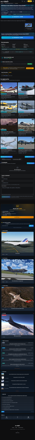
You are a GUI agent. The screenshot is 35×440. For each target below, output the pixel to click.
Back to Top (17, 432)
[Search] (22, 1)
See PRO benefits (29, 68)
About (16, 427)
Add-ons (2, 3)
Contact (13, 427)
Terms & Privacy (20, 427)
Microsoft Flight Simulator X (9, 3)
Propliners (16, 3)
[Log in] (26, 1)
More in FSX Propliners (30, 156)
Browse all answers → (17, 368)
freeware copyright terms (19, 51)
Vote (3, 411)
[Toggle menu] (33, 1)
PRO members (18, 49)
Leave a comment (31, 163)
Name (3, 177)
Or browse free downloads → (17, 219)
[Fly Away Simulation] (5, 1)
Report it (31, 51)
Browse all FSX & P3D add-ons (7, 156)
